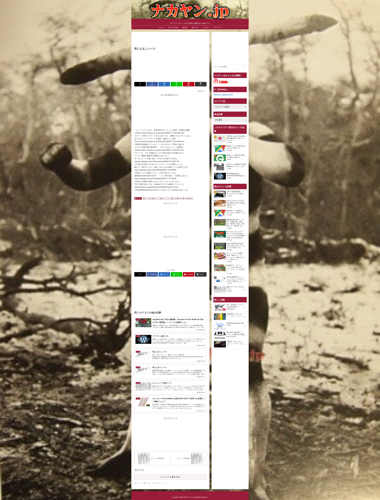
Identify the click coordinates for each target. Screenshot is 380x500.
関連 (191, 198)
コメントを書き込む (170, 477)
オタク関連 (148, 198)
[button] (201, 84)
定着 (174, 198)
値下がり (156, 198)
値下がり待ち (166, 198)
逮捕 (185, 198)
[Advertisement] (170, 40)
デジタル (139, 198)
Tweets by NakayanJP (222, 94)
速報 (180, 198)
